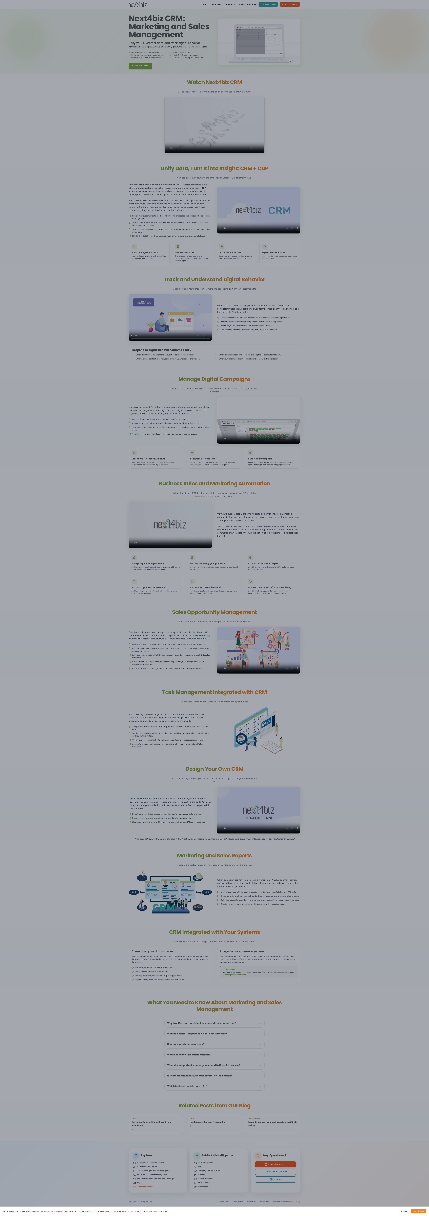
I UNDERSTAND (418, 1211)
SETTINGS (404, 1211)
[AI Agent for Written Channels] (213, 636)
